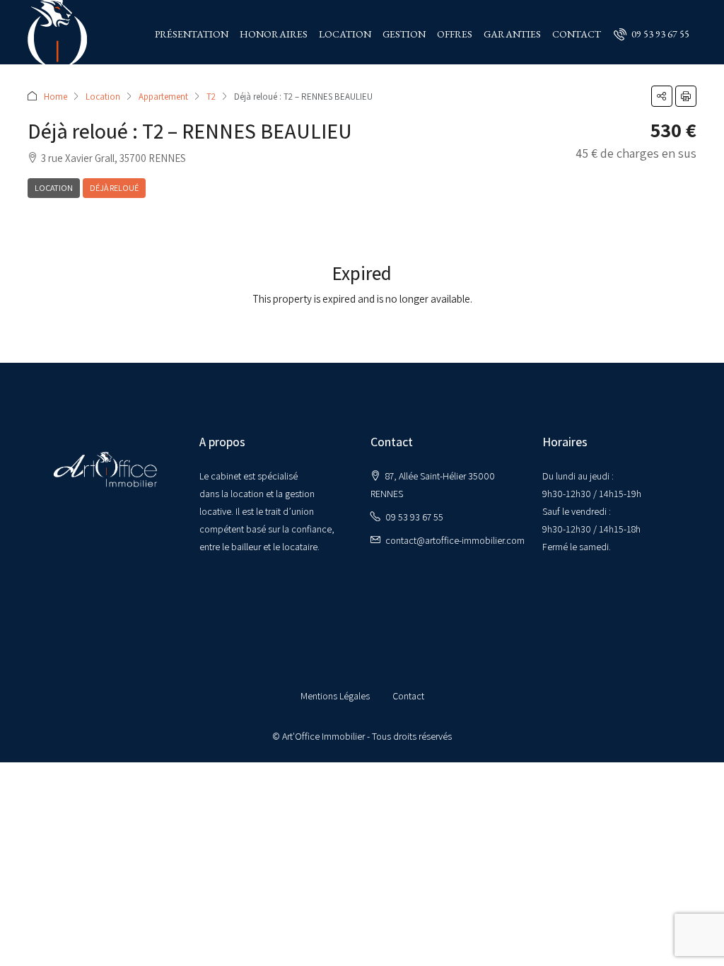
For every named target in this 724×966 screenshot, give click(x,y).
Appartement (163, 97)
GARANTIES (512, 34)
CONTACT (576, 34)
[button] (661, 96)
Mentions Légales (335, 695)
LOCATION (345, 34)
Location (103, 97)
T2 (211, 97)
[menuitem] (651, 34)
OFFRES (454, 34)
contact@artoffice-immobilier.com (455, 540)
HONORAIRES (274, 34)
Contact (408, 695)
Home (55, 97)
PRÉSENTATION (191, 34)
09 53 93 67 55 (414, 517)
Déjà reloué (114, 187)
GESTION (404, 34)
